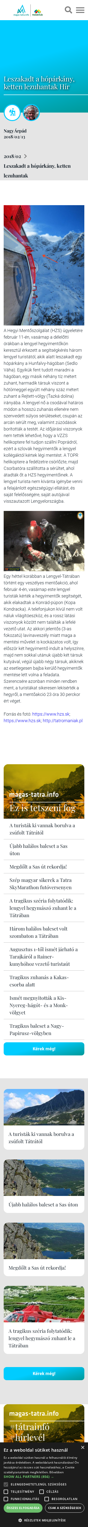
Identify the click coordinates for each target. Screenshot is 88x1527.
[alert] (44, 1484)
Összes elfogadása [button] (23, 1508)
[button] (44, 1519)
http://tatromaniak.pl (63, 720)
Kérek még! (44, 1048)
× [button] (82, 1447)
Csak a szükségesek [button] (64, 1508)
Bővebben (56, 1472)
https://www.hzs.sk (50, 714)
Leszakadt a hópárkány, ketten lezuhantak (37, 170)
